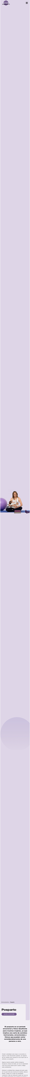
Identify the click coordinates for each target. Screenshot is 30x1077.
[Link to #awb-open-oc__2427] (27, 3)
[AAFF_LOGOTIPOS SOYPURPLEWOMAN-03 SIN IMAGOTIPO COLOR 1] (6, 1)
